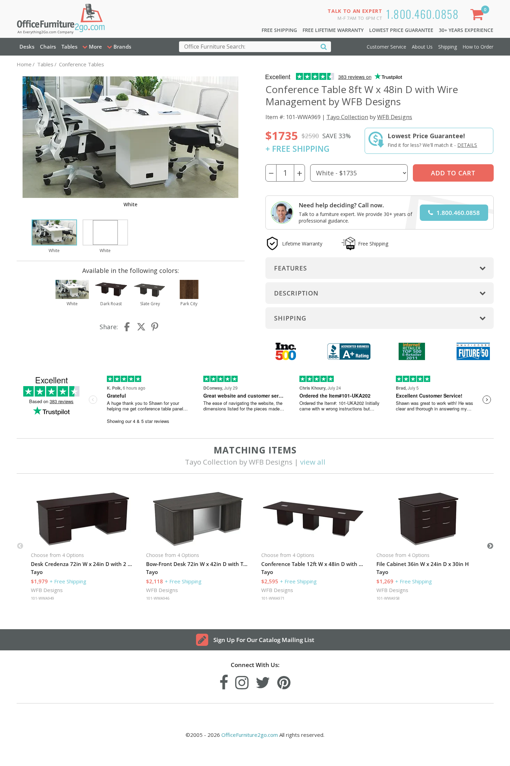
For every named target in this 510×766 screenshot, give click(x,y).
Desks (26, 46)
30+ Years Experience (466, 30)
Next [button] (490, 546)
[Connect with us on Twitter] (263, 681)
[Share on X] (141, 326)
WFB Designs (394, 117)
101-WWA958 (388, 598)
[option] (54, 237)
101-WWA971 (272, 598)
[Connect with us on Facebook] (223, 681)
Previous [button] (20, 546)
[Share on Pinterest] (155, 326)
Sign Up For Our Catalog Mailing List (263, 640)
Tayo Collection (347, 117)
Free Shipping (279, 30)
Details (467, 145)
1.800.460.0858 (422, 14)
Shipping (447, 46)
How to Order (477, 46)
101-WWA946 (157, 598)
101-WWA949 (42, 598)
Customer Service (386, 46)
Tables (69, 46)
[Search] (324, 46)
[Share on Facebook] (127, 326)
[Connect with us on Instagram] (242, 681)
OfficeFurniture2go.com (249, 734)
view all (312, 462)
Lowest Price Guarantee (401, 30)
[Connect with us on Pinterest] (284, 681)
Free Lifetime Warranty (333, 30)
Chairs (48, 46)
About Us (422, 46)
